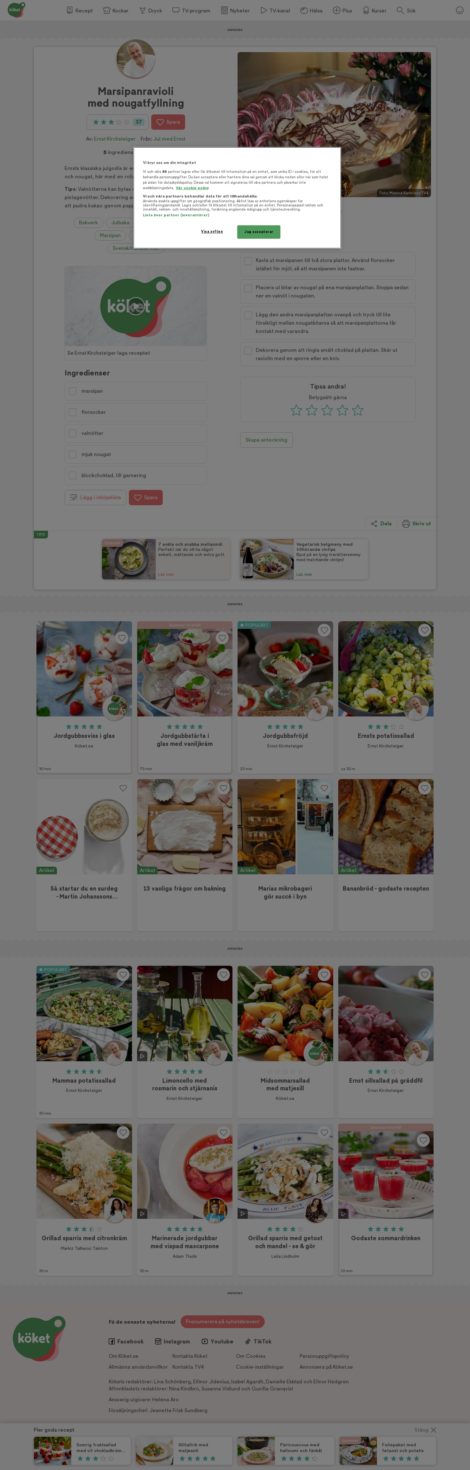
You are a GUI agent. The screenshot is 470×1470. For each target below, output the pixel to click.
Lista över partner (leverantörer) (176, 215)
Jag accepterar (258, 232)
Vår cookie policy (192, 188)
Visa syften (212, 231)
